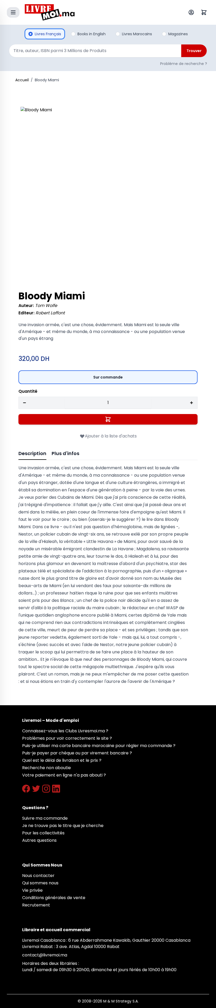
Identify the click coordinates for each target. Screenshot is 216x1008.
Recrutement (36, 905)
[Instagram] (46, 789)
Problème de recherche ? (183, 63)
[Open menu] (13, 12)
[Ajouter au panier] (108, 419)
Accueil (22, 80)
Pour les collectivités (43, 833)
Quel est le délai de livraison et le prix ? (61, 760)
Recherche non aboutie (46, 768)
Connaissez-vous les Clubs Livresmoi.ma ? (65, 731)
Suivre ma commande (45, 818)
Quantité (27, 391)
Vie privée (32, 890)
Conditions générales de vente (53, 898)
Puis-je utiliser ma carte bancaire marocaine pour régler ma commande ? (98, 746)
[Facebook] (26, 789)
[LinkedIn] (56, 789)
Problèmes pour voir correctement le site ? (67, 738)
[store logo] (96, 12)
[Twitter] (36, 789)
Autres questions (39, 840)
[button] (108, 194)
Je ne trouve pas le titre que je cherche (63, 826)
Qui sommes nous (40, 883)
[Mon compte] (192, 12)
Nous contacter (38, 876)
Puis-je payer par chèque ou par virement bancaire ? (77, 753)
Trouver (194, 50)
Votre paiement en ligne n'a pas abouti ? (64, 775)
